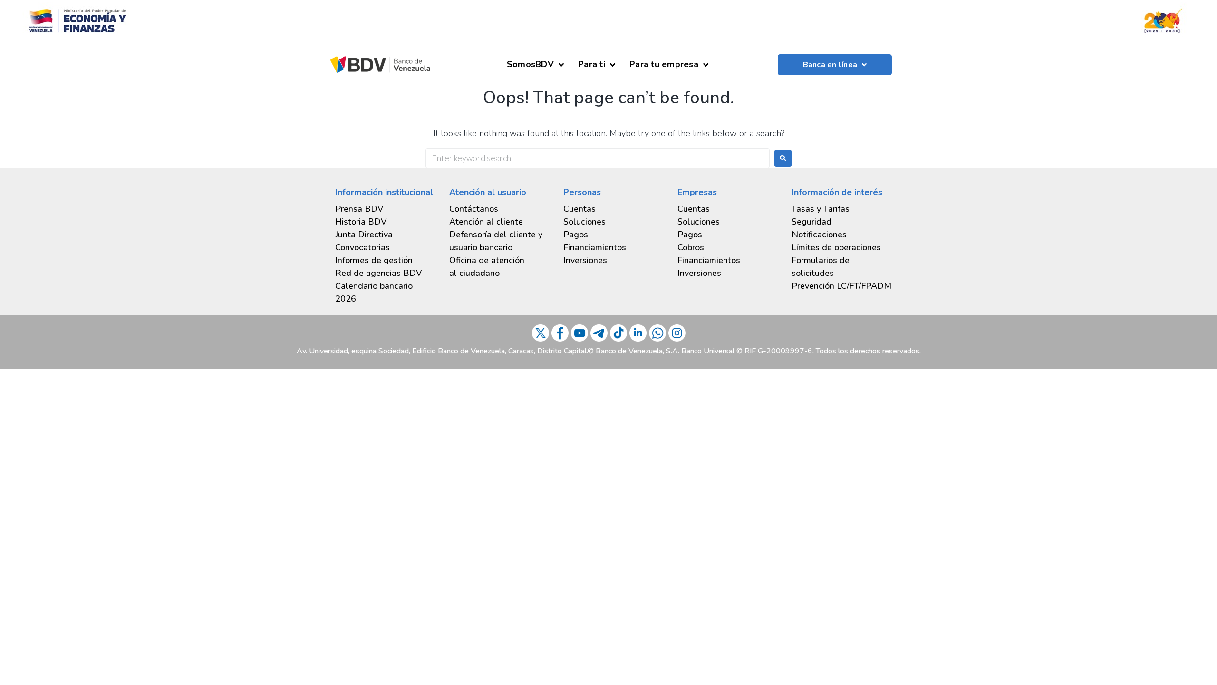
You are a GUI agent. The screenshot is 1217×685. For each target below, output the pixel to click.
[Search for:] (597, 158)
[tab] (385, 260)
